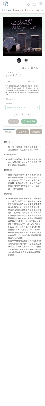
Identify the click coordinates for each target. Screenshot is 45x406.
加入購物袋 (30, 121)
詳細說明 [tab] (9, 132)
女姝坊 (30, 10)
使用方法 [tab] (22, 132)
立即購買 (13, 121)
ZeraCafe (19, 10)
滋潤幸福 (7, 10)
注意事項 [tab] (36, 132)
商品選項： (9, 103)
